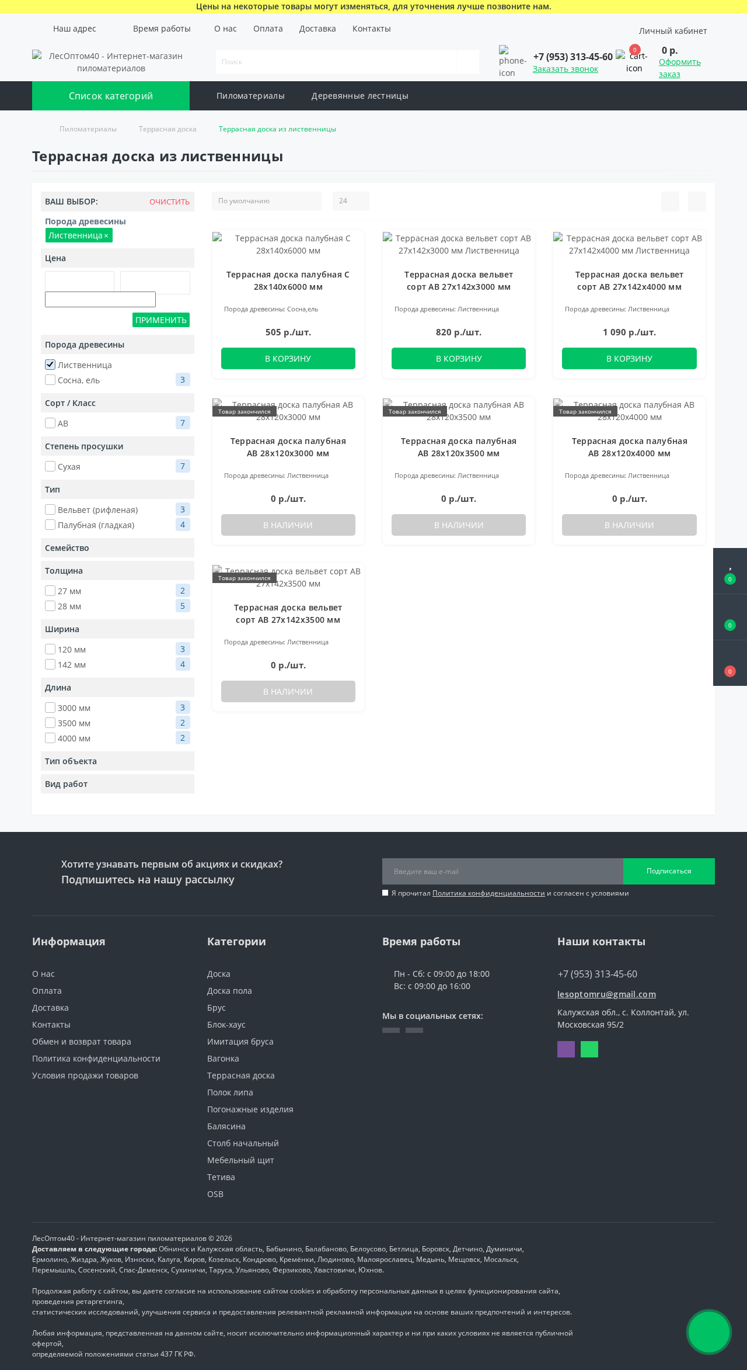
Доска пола (229, 990)
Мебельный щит (240, 1160)
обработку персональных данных (380, 1291)
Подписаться (669, 871)
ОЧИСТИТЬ (169, 202)
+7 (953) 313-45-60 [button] (597, 973)
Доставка (317, 28)
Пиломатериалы (251, 95)
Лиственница (78, 235)
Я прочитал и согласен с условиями (510, 893)
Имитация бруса (240, 1041)
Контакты (371, 28)
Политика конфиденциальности (488, 893)
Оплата (268, 28)
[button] (72, 28)
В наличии (288, 524)
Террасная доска (168, 129)
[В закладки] (350, 245)
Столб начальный (243, 1143)
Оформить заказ (680, 67)
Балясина (226, 1126)
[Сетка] (697, 201)
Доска (219, 973)
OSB (215, 1193)
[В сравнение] (351, 262)
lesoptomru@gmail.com (606, 994)
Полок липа (230, 1092)
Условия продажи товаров (85, 1075)
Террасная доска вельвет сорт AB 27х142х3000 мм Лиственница (458, 286)
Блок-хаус (226, 1024)
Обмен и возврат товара (81, 1041)
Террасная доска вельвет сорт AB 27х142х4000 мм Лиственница (629, 286)
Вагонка (223, 1058)
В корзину (288, 358)
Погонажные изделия (250, 1109)
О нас (225, 28)
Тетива (221, 1176)
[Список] (670, 201)
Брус (216, 1007)
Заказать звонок (565, 68)
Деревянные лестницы (360, 95)
